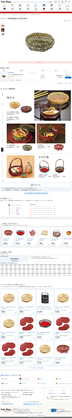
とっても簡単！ (36, 193)
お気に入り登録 (68, 20)
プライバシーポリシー (31, 415)
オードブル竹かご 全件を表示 (35, 368)
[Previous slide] (2, 236)
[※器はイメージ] (3, 26)
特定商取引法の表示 (41, 415)
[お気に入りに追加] (12, 244)
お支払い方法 (51, 393)
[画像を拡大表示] (40, 42)
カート (63, 390)
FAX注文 (61, 83)
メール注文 (69, 83)
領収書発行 (63, 393)
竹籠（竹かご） (6, 375)
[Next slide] (70, 236)
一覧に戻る (3, 14)
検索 (51, 2)
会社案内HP (27, 409)
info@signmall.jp (7, 404)
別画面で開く (37, 185)
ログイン (51, 390)
